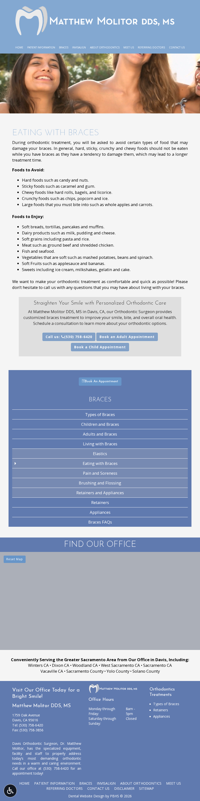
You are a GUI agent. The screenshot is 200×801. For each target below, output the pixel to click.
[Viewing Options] (10, 790)
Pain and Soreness (100, 473)
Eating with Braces (100, 463)
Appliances (100, 512)
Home (19, 47)
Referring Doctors (151, 47)
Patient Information (41, 47)
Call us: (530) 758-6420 (69, 336)
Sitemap (146, 788)
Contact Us (177, 47)
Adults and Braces (100, 434)
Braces (63, 47)
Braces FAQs (100, 522)
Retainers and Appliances (100, 492)
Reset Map (14, 559)
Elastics (100, 453)
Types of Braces (100, 414)
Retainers (100, 502)
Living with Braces (100, 444)
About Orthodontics (105, 47)
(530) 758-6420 (31, 725)
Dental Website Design (86, 796)
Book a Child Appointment (100, 347)
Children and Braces (100, 424)
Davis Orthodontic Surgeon (34, 743)
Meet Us (128, 47)
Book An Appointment (101, 381)
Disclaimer (124, 788)
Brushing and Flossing (100, 483)
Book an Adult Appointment (127, 336)
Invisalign (79, 47)
